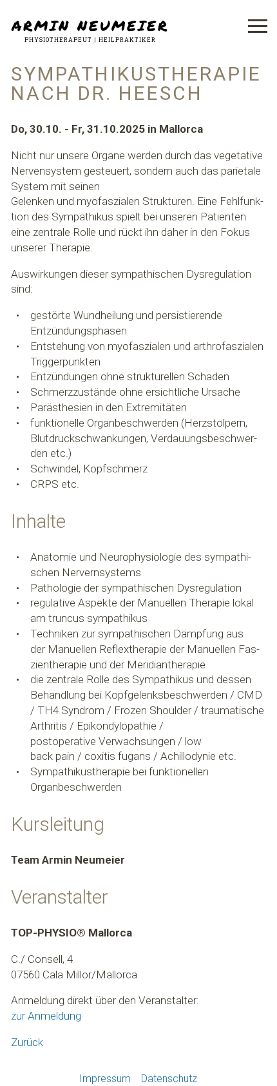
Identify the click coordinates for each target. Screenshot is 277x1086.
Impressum (105, 1078)
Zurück (27, 1042)
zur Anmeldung (46, 1015)
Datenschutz (169, 1078)
